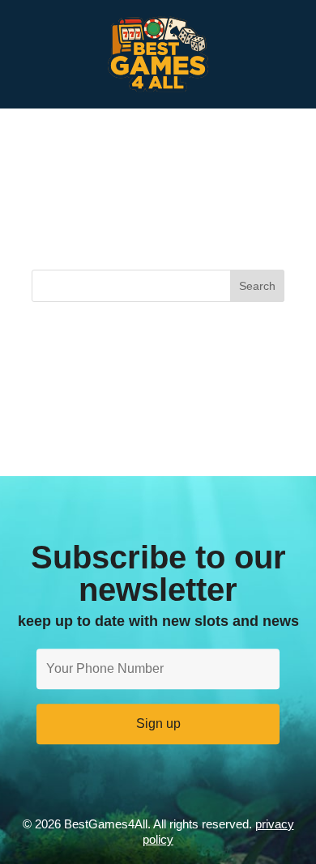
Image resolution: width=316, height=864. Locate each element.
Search (257, 285)
